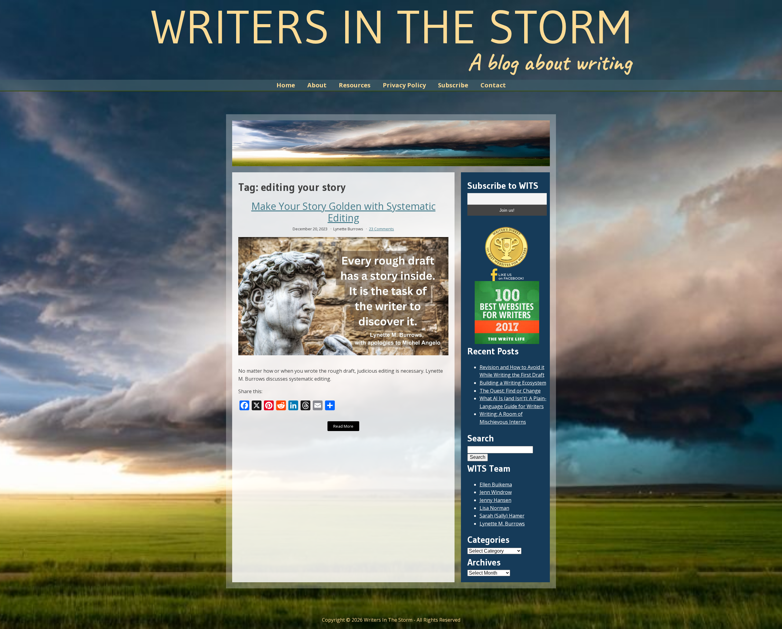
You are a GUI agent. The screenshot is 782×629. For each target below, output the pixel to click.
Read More (343, 426)
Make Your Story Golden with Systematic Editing (343, 212)
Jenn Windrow (496, 492)
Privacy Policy (404, 85)
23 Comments (381, 229)
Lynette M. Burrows (502, 523)
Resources (355, 85)
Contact (493, 85)
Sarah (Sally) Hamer (502, 515)
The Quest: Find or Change (510, 390)
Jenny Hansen (495, 500)
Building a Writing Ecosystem (513, 382)
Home (285, 85)
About (317, 85)
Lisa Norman (494, 508)
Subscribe (453, 85)
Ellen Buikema (496, 484)
